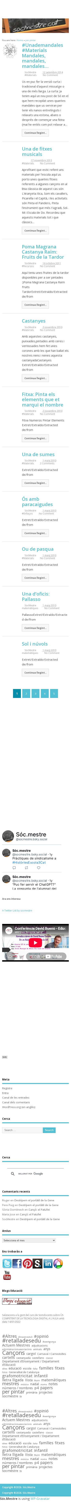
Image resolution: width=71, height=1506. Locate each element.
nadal (34, 1384)
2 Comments (47, 463)
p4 (36, 1388)
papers (46, 1388)
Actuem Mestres (16, 1345)
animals (37, 1349)
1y (51, 854)
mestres (10, 1383)
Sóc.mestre (31, 834)
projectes (45, 1392)
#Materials (30, 75)
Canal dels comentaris (16, 1102)
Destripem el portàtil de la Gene (34, 1200)
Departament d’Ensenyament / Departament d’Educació (30, 1363)
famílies (46, 1368)
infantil (41, 1375)
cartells (8, 1357)
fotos (4, 1372)
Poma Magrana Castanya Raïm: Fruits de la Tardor (43, 251)
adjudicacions (40, 1345)
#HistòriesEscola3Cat (29, 862)
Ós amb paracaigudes (37, 501)
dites (4, 1368)
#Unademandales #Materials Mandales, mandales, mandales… (42, 55)
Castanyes (34, 320)
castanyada (23, 1358)
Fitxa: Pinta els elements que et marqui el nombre (42, 399)
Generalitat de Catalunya (24, 1372)
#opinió (41, 1336)
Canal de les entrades (15, 1097)
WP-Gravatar (40, 1498)
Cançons (13, 1352)
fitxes (59, 1368)
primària (31, 1392)
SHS (5, 1057)
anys (46, 1349)
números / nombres (17, 1388)
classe (49, 1357)
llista (29, 1380)
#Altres (9, 1336)
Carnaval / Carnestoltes (51, 1354)
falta (35, 1368)
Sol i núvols (35, 643)
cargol (31, 1353)
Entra (5, 1093)
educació (15, 1368)
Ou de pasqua (38, 549)
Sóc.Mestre (35, 6)
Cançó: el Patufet (39, 1209)
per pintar (13, 1392)
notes (53, 1384)
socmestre (10, 1396)
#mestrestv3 (25, 1336)
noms (44, 1384)
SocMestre (30, 72)
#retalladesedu (21, 1340)
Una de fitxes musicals (37, 151)
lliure (37, 1380)
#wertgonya (49, 1341)
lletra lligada (12, 1380)
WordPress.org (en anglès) (18, 1107)
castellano (38, 1358)
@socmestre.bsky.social (31, 839)
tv (21, 1396)
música (25, 1384)
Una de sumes (38, 454)
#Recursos (28, 266)
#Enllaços (27, 513)
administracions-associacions (17, 1349)
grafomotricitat (17, 1375)
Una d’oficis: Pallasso (36, 596)
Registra (7, 1088)
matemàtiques (30, 608)
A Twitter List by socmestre (17, 910)
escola (27, 1368)
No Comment (50, 75)
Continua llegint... (35, 132)
